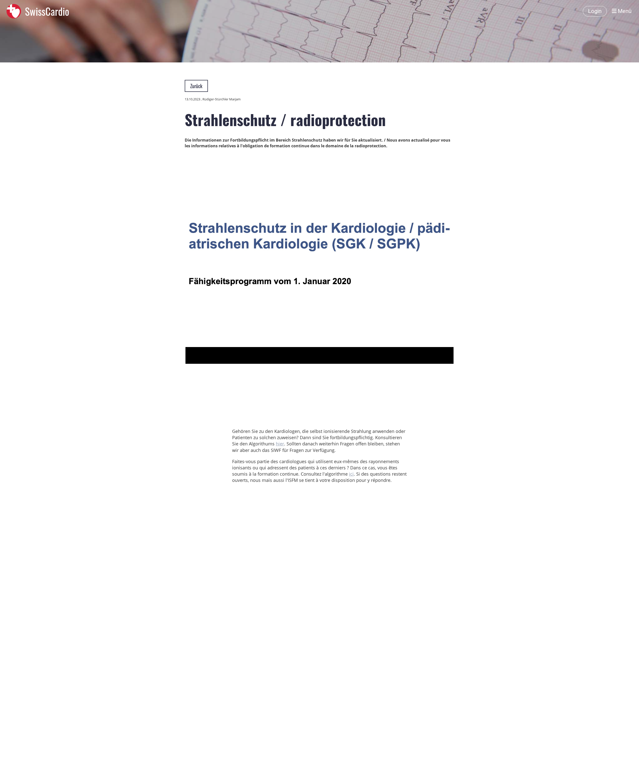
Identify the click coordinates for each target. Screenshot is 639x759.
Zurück (196, 86)
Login (595, 11)
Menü (624, 11)
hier (280, 444)
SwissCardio (47, 11)
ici (351, 474)
